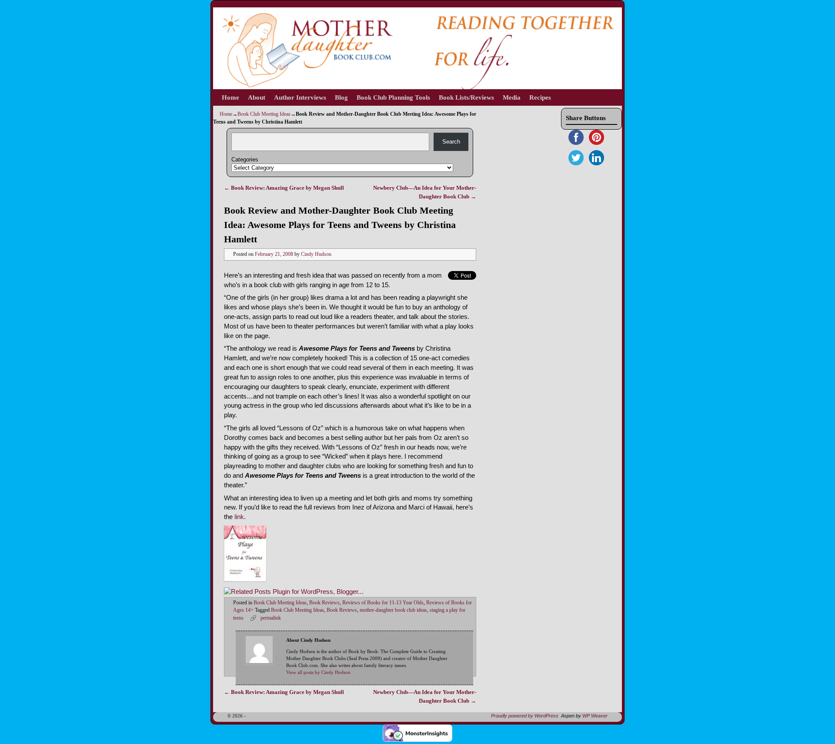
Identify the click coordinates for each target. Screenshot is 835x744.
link (239, 516)
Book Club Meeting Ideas (264, 114)
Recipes (540, 97)
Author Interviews (300, 97)
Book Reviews (324, 603)
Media (512, 97)
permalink (271, 618)
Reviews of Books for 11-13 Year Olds (383, 603)
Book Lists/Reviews (466, 97)
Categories (244, 159)
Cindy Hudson (316, 254)
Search (451, 141)
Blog (341, 97)
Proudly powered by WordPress (524, 715)
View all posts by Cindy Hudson (318, 672)
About (256, 97)
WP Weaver (595, 715)
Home (230, 97)
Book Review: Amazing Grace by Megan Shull (284, 187)
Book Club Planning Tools (393, 97)
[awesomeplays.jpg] (245, 579)
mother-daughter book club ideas (393, 610)
